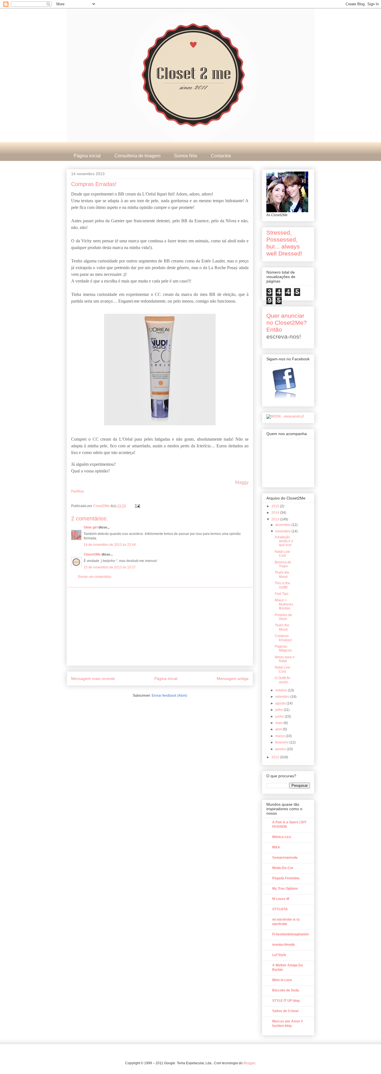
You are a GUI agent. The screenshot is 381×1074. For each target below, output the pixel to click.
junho (280, 716)
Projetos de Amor (283, 617)
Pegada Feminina (286, 878)
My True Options (285, 888)
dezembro (283, 525)
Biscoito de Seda (285, 990)
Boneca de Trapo (283, 564)
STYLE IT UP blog (286, 1001)
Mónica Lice (281, 837)
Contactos (221, 155)
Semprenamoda (285, 858)
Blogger (249, 1063)
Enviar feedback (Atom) (169, 696)
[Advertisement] (160, 626)
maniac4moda (283, 945)
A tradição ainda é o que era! (284, 541)
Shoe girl (91, 527)
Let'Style (279, 955)
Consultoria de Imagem (137, 155)
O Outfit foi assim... (282, 680)
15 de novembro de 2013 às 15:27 (110, 567)
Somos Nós (185, 155)
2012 (275, 757)
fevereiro (282, 742)
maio (279, 723)
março (280, 736)
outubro (281, 690)
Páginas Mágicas (283, 648)
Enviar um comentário (94, 577)
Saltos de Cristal (285, 1011)
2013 (275, 519)
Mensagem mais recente (93, 678)
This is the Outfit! (282, 585)
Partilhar (77, 491)
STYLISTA (280, 909)
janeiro (281, 749)
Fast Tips (281, 594)
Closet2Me (101, 506)
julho (279, 710)
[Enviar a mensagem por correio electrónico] (137, 506)
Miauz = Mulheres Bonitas (284, 604)
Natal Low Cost (282, 553)
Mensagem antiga (233, 678)
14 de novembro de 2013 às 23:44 (110, 545)
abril (279, 729)
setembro (282, 697)
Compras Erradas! (283, 638)
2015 (275, 506)
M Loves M (280, 899)
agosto (280, 703)
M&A (276, 847)
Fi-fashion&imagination (290, 934)
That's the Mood (282, 574)
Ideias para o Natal (285, 659)
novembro (283, 531)
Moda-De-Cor (282, 868)
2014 (275, 513)
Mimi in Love (282, 980)
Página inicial (87, 155)
